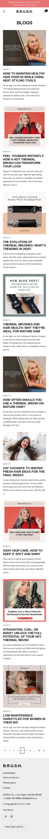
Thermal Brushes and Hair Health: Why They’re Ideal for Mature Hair (24, 328)
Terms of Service (11, 777)
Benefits (7, 69)
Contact (6, 788)
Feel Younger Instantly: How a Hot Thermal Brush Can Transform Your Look (23, 161)
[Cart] (44, 11)
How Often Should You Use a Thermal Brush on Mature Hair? (23, 403)
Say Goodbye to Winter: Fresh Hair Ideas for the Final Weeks (24, 471)
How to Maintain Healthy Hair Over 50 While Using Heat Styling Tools (24, 77)
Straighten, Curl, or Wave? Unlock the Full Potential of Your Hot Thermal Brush (22, 635)
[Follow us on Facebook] (6, 816)
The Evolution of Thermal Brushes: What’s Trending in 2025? (24, 245)
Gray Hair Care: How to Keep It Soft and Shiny (22, 552)
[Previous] (5, 750)
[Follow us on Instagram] (11, 816)
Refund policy (9, 783)
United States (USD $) (14, 827)
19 (39, 750)
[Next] (43, 750)
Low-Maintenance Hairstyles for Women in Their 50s (24, 719)
